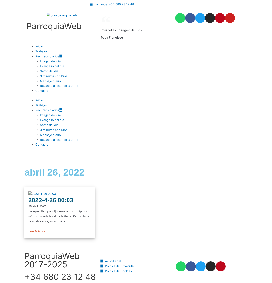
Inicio (39, 46)
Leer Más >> (36, 231)
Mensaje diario (50, 81)
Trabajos (41, 51)
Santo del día (49, 71)
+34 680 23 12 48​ (60, 277)
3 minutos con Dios (53, 76)
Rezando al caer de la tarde (59, 86)
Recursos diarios (47, 56)
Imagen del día (50, 61)
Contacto (41, 91)
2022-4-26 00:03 (50, 200)
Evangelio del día (52, 66)
